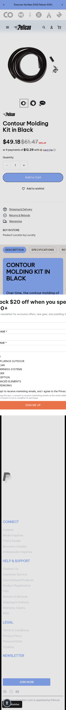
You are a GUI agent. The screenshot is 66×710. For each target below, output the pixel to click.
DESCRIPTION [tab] (14, 249)
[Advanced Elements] (49, 15)
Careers (8, 529)
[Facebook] (5, 692)
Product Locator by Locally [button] (19, 235)
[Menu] (7, 27)
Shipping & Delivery (20, 209)
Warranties (15, 221)
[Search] (44, 27)
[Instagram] (11, 692)
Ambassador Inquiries (17, 552)
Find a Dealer (12, 541)
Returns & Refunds (19, 215)
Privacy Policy (12, 636)
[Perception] (39, 15)
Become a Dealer (15, 546)
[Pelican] (23, 27)
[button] (29, 150)
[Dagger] (30, 15)
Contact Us (10, 569)
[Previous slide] (4, 5)
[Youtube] (17, 692)
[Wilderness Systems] (21, 15)
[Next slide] (62, 5)
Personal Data (12, 641)
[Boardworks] (59, 15)
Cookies (8, 647)
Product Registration (17, 585)
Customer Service (15, 574)
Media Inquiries (13, 535)
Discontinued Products (18, 580)
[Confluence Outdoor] (8, 15)
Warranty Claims (14, 608)
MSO (6, 613)
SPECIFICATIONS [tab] (43, 249)
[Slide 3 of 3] (42, 103)
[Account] (51, 27)
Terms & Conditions (16, 630)
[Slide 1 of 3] (24, 103)
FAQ (6, 591)
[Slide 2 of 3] (33, 103)
